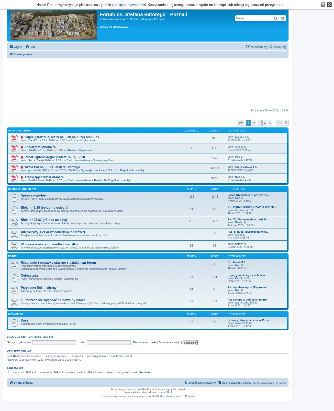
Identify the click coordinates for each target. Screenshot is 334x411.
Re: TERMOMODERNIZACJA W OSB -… (253, 207)
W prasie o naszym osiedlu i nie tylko (49, 244)
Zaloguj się (16, 336)
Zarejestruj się (41, 336)
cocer (238, 234)
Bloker (239, 222)
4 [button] (265, 123)
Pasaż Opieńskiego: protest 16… (249, 195)
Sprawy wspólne (103, 160)
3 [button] (259, 123)
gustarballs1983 (37, 170)
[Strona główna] (54, 24)
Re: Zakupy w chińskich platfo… (248, 299)
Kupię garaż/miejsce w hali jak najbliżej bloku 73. (62, 137)
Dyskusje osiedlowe (78, 160)
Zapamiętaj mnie (168, 342)
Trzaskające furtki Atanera (44, 177)
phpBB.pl (166, 392)
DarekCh (33, 140)
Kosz (24, 320)
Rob (30, 160)
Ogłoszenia (88, 140)
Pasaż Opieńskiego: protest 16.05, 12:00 (55, 157)
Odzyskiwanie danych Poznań (177, 396)
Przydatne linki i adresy (38, 288)
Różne (74, 140)
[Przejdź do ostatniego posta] (248, 136)
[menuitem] (30, 47)
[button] (240, 123)
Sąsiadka (145, 372)
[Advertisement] (147, 83)
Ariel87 (32, 150)
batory (239, 243)
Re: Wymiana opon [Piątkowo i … (249, 287)
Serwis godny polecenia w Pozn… (249, 320)
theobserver (242, 210)
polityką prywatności (130, 5)
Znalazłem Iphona (38, 147)
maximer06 (241, 323)
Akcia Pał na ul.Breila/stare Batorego (52, 167)
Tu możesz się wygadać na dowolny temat (53, 300)
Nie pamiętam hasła (144, 342)
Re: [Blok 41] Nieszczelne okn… (248, 231)
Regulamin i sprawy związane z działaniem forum (58, 262)
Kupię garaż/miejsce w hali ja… (247, 275)
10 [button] (279, 123)
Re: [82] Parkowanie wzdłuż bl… (248, 219)
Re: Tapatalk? (236, 262)
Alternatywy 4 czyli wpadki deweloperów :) (53, 232)
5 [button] (270, 123)
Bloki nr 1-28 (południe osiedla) (126, 170)
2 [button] (254, 123)
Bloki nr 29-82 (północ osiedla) (112, 180)
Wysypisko (15, 314)
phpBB (141, 389)
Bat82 (31, 180)
